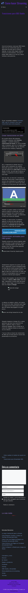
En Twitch (4, 560)
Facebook (4, 564)
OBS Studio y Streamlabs (9, 568)
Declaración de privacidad (14, 584)
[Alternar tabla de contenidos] (21, 128)
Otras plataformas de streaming (11, 571)
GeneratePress (14, 591)
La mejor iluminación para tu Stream (12, 533)
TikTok (4, 573)
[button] (26, 7)
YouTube (4, 575)
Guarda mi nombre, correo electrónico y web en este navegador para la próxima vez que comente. (14, 499)
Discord (4, 557)
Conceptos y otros (7, 555)
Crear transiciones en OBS (10, 130)
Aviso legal (14, 581)
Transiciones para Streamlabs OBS (13, 459)
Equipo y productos (7, 562)
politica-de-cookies (14, 583)
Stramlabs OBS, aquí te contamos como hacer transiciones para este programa (12, 122)
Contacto (14, 585)
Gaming (4, 566)
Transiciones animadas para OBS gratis (13, 131)
